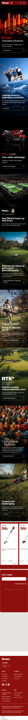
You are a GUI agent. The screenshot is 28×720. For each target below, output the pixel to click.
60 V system (16, 678)
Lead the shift (6, 50)
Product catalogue (6, 701)
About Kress (4, 674)
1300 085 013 (8, 712)
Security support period (16, 712)
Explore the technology (9, 398)
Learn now (6, 514)
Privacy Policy (5, 711)
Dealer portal (4, 678)
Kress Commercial (18, 697)
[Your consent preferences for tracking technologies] (2, 717)
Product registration (6, 696)
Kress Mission (17, 695)
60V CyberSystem (18, 676)
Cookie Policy (11, 711)
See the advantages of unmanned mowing (12, 281)
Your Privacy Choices (8, 717)
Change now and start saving (10, 340)
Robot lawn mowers (18, 674)
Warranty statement (6, 698)
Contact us (4, 680)
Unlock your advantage (9, 166)
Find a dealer (4, 676)
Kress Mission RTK (18, 692)
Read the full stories (8, 456)
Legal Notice (16, 711)
